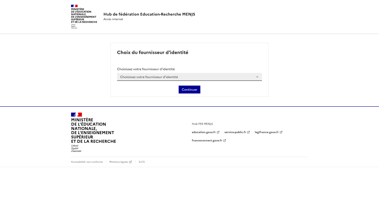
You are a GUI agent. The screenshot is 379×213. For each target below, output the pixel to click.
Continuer (189, 89)
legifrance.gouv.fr (267, 132)
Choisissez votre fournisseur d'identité (146, 69)
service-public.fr (235, 132)
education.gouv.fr (204, 132)
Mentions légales (118, 162)
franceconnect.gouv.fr (207, 140)
